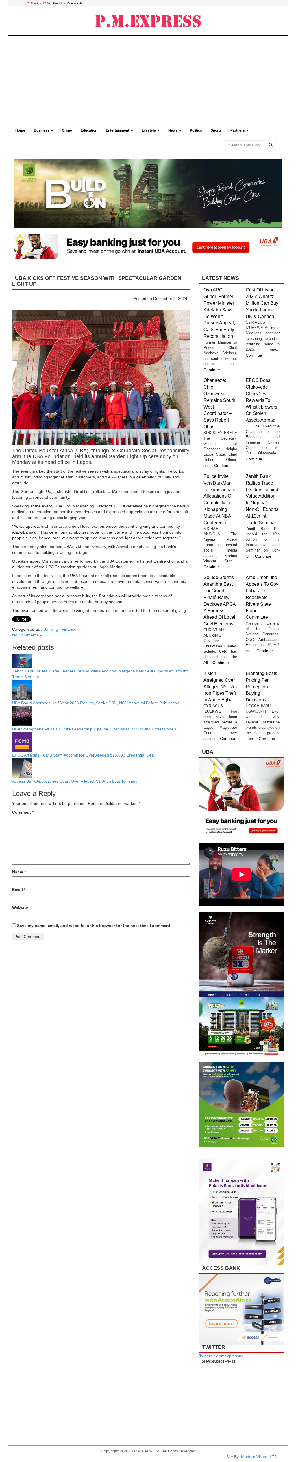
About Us (58, 3)
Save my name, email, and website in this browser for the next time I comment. (94, 925)
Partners (238, 130)
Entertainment (118, 130)
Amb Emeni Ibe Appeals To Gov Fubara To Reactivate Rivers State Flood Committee (262, 597)
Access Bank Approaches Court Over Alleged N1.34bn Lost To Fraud (75, 781)
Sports (216, 130)
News (173, 130)
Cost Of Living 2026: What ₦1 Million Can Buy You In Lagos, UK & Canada (262, 303)
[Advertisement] (148, 79)
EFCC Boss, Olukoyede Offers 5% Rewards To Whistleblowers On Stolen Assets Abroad (261, 400)
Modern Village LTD (259, 1456)
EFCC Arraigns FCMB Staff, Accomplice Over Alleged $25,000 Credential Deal (83, 755)
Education (89, 130)
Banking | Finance (59, 629)
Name (19, 872)
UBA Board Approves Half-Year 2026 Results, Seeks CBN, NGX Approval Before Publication (95, 703)
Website (20, 907)
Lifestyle (149, 130)
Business (42, 130)
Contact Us (75, 3)
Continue (212, 369)
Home (20, 130)
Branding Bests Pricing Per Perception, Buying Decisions (261, 686)
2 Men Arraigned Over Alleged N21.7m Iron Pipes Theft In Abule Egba (220, 686)
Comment (23, 812)
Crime (67, 130)
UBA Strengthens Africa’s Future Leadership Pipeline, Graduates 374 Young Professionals (94, 729)
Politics (196, 130)
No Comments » (27, 635)
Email (18, 889)
